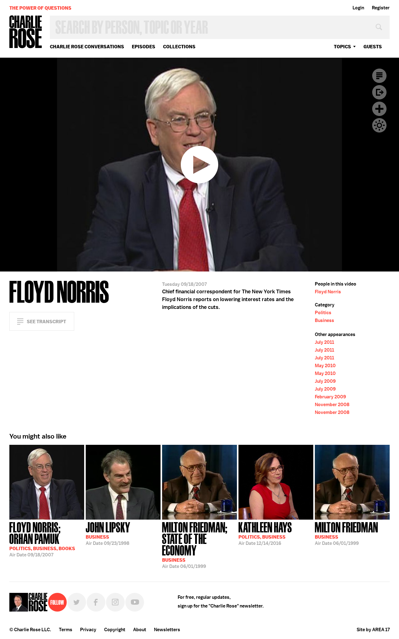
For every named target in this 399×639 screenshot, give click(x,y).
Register (381, 8)
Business (324, 320)
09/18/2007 (42, 539)
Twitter (76, 602)
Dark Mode (379, 125)
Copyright (114, 630)
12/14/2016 (265, 533)
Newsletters (167, 630)
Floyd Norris (328, 292)
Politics (323, 313)
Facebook (96, 602)
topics (342, 47)
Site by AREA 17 (373, 630)
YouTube (134, 602)
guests (372, 47)
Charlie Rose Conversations (87, 47)
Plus (379, 109)
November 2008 (332, 404)
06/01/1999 (195, 544)
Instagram (115, 602)
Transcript (379, 76)
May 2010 (325, 366)
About (139, 630)
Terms (65, 630)
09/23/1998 (108, 533)
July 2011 (324, 342)
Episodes (143, 47)
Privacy (88, 630)
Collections (179, 47)
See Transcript (46, 321)
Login (358, 8)
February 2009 (330, 397)
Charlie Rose (25, 32)
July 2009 (325, 381)
